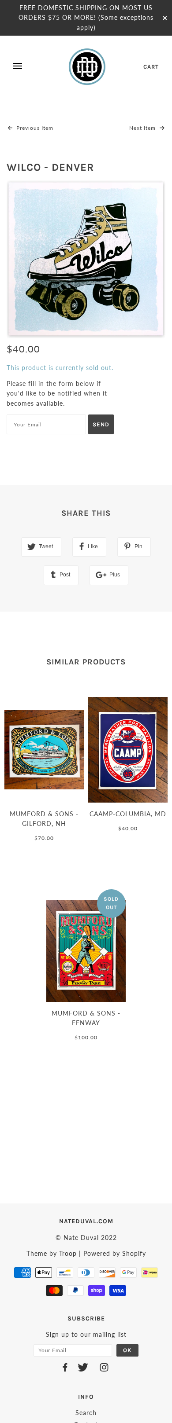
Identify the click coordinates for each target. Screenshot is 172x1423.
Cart (151, 66)
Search (86, 1412)
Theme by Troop (51, 1253)
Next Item (143, 128)
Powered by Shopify (114, 1253)
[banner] (87, 66)
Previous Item (34, 128)
